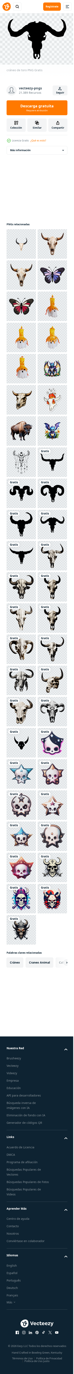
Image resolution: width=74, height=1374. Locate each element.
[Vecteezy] (6, 6)
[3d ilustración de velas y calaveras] (21, 397)
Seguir (60, 92)
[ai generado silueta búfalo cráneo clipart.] (21, 896)
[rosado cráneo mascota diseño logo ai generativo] (21, 1270)
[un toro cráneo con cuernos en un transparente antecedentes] (21, 241)
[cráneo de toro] (21, 709)
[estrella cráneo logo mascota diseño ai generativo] (21, 1301)
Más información (20, 148)
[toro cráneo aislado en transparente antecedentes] (21, 1239)
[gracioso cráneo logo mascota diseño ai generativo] (21, 1333)
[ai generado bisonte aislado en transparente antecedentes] (21, 616)
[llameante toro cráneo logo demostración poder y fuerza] (21, 553)
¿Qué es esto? (38, 140)
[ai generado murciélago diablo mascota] (21, 522)
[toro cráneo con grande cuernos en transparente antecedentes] (21, 304)
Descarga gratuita (37, 107)
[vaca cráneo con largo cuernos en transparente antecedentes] (21, 273)
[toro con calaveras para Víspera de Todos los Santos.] (21, 335)
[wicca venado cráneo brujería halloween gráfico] (21, 678)
